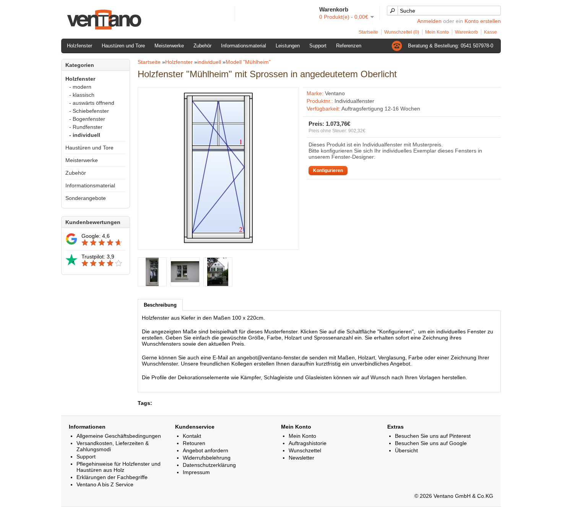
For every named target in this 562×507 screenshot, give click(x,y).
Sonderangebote (85, 198)
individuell (209, 62)
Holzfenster (79, 46)
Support (317, 46)
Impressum (196, 472)
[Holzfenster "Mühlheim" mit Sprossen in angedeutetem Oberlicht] (218, 242)
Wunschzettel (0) (401, 32)
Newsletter (301, 458)
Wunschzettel (305, 450)
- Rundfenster (85, 127)
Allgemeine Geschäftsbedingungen (118, 436)
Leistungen (288, 46)
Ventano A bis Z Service (104, 484)
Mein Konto (437, 32)
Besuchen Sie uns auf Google (431, 443)
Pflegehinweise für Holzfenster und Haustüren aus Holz (118, 467)
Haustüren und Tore (123, 46)
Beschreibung (160, 305)
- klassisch (81, 95)
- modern (80, 87)
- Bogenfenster (87, 119)
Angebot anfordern (205, 450)
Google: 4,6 (95, 236)
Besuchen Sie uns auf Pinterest (433, 436)
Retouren (194, 443)
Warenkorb (466, 32)
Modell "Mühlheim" (248, 62)
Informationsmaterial (243, 46)
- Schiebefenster (89, 111)
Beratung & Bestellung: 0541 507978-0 (450, 46)
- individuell (84, 135)
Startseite (368, 32)
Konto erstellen (483, 21)
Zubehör (202, 46)
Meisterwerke (169, 46)
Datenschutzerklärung (209, 465)
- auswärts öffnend (91, 103)
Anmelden (429, 21)
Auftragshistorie (307, 443)
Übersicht (406, 450)
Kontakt (192, 436)
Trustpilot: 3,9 (97, 256)
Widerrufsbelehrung (207, 458)
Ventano (335, 93)
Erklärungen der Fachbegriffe (112, 477)
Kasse (490, 32)
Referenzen (348, 46)
